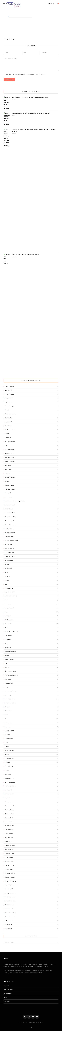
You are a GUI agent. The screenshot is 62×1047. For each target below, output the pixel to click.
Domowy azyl (8, 928)
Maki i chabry (8, 469)
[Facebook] (52, 8)
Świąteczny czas (9, 849)
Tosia (13, 8)
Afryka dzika (8, 711)
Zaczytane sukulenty (10, 552)
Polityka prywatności (8, 989)
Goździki (7, 434)
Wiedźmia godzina (9, 825)
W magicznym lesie (10, 441)
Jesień (6, 612)
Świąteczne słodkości (10, 671)
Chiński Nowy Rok (9, 556)
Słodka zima (8, 841)
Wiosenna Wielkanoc (10, 881)
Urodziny (7, 600)
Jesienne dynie (8, 695)
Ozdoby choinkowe (10, 845)
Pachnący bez (8, 426)
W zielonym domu (9, 750)
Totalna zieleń (8, 635)
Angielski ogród (9, 588)
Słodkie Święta (9, 509)
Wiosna (7, 580)
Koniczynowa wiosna (10, 893)
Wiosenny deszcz (9, 394)
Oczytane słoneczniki (10, 703)
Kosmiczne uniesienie (10, 806)
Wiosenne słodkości (10, 513)
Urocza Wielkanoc (9, 885)
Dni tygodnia (8, 639)
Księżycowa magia (9, 738)
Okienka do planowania (11, 596)
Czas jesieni (8, 473)
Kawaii (6, 742)
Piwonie (7, 410)
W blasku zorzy (9, 544)
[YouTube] (37, 1017)
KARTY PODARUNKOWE (11, 631)
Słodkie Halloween (10, 430)
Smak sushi (8, 774)
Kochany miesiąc (9, 794)
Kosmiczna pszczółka (10, 877)
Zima (6, 628)
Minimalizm (8, 727)
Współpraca (6, 997)
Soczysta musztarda (10, 461)
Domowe (7, 734)
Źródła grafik (7, 1001)
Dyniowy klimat (9, 818)
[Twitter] (54, 8)
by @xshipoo (8, 798)
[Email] (59, 8)
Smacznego (8, 437)
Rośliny (7, 754)
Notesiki (7, 687)
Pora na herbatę (9, 829)
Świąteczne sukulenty (10, 517)
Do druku (7, 719)
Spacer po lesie (9, 833)
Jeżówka (7, 481)
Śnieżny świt (8, 465)
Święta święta (8, 624)
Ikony (6, 643)
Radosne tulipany (9, 386)
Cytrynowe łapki (9, 536)
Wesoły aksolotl (9, 909)
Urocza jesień (8, 822)
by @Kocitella (8, 568)
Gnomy (7, 770)
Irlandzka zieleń (9, 889)
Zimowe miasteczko (10, 782)
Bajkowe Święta (9, 453)
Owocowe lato (8, 390)
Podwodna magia (9, 406)
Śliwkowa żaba (9, 560)
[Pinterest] (56, 8)
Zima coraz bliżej (9, 814)
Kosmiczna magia (9, 485)
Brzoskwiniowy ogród (10, 651)
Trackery (7, 707)
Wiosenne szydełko (10, 532)
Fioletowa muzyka (9, 905)
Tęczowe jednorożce (10, 414)
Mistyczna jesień (9, 683)
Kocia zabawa (8, 924)
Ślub (6, 445)
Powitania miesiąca (10, 699)
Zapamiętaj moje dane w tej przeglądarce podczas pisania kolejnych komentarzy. (26, 74)
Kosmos (7, 746)
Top (31, 1027)
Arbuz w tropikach (9, 548)
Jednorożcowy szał (9, 921)
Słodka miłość (8, 790)
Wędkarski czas (9, 837)
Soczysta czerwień (9, 659)
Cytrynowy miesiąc (10, 853)
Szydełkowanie (9, 402)
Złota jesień (8, 493)
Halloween (7, 616)
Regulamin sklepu (8, 993)
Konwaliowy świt (9, 521)
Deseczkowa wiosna (10, 897)
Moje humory (8, 679)
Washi (6, 715)
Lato (6, 584)
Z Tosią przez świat (10, 449)
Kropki (6, 572)
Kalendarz (7, 667)
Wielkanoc (7, 576)
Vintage (7, 655)
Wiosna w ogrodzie (10, 873)
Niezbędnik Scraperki (10, 457)
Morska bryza (8, 723)
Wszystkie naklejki (9, 608)
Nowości (7, 564)
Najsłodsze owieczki (10, 489)
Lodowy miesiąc (9, 857)
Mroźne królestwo (9, 529)
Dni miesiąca (8, 604)
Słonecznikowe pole (10, 917)
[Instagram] (29, 1017)
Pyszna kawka (8, 497)
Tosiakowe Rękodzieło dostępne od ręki (15, 501)
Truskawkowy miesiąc (10, 913)
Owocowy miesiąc (9, 865)
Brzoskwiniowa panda (10, 525)
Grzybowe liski (8, 418)
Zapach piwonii (9, 869)
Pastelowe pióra (9, 802)
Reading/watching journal (11, 675)
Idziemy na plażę (9, 861)
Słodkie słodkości (9, 620)
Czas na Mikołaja (9, 810)
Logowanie (6, 985)
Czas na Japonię (9, 766)
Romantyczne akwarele (11, 691)
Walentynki (8, 647)
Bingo (6, 663)
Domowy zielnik (9, 758)
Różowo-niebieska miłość (11, 540)
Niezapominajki (8, 422)
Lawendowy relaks (10, 505)
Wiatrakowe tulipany (10, 901)
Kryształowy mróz (9, 778)
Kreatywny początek (10, 477)
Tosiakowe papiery (9, 592)
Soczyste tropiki (9, 398)
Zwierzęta (7, 762)
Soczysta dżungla (9, 730)
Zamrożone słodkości (10, 786)
